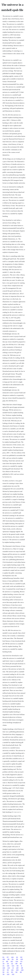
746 (8, 970)
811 (3, 957)
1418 (22, 970)
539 (3, 970)
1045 (4, 967)
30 (13, 967)
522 (12, 963)
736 (3, 963)
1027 (12, 961)
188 (22, 967)
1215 (13, 965)
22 (3, 961)
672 (21, 961)
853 (12, 972)
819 (21, 957)
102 (17, 957)
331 (3, 965)
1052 (4, 959)
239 (8, 959)
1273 (8, 967)
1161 (12, 970)
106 (21, 972)
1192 (8, 965)
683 (21, 963)
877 (8, 957)
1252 (13, 974)
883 (7, 961)
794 (3, 974)
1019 (21, 959)
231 (8, 972)
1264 (12, 957)
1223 (8, 974)
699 (16, 963)
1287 (17, 967)
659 (16, 972)
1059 (17, 970)
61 (21, 965)
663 (17, 965)
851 (13, 959)
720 (8, 963)
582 (17, 959)
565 (3, 972)
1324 (17, 961)
